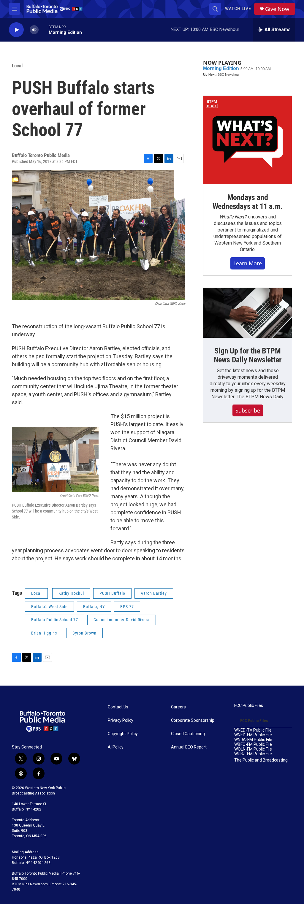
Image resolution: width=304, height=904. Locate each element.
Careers (178, 707)
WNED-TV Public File (253, 730)
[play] (16, 29)
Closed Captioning (188, 734)
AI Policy (116, 747)
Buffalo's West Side (49, 606)
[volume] (34, 30)
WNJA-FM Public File (253, 740)
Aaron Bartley (154, 593)
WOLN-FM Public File (253, 749)
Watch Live (238, 8)
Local (17, 66)
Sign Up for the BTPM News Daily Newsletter (248, 355)
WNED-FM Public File (253, 735)
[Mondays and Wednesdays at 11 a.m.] (247, 140)
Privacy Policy (120, 720)
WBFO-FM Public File (253, 744)
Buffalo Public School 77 (54, 619)
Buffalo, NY (94, 606)
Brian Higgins (44, 633)
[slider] (44, 29)
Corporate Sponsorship (192, 720)
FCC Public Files (248, 705)
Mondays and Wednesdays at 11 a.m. (248, 202)
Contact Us (118, 707)
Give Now (277, 9)
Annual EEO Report (189, 747)
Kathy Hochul (71, 593)
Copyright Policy (123, 734)
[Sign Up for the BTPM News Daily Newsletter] (247, 313)
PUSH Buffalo (112, 593)
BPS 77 (127, 606)
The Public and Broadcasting (261, 760)
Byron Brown (84, 633)
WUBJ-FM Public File (253, 754)
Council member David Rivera (122, 619)
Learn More (247, 263)
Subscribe (247, 410)
